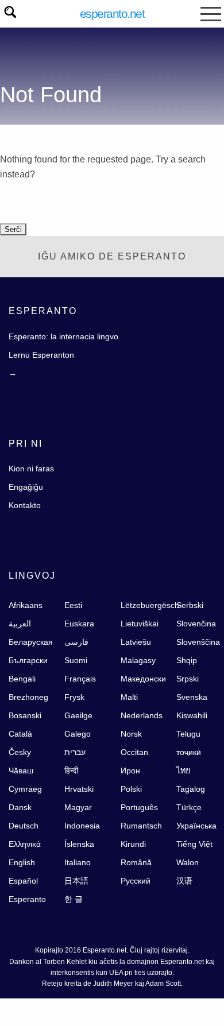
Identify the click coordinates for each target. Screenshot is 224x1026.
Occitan (134, 752)
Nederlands (142, 715)
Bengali (22, 678)
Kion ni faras (31, 468)
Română (136, 862)
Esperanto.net (112, 13)
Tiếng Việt (194, 844)
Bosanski (25, 715)
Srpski (187, 678)
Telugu (188, 733)
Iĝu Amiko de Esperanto (112, 256)
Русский (135, 880)
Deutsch (23, 825)
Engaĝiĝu (26, 486)
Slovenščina (198, 641)
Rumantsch (141, 825)
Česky (20, 752)
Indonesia (82, 825)
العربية (20, 623)
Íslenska (79, 844)
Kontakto (25, 505)
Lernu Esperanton (41, 354)
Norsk (131, 733)
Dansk (20, 807)
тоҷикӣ (188, 752)
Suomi (75, 660)
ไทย (183, 770)
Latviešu (136, 641)
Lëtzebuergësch (150, 605)
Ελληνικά (25, 844)
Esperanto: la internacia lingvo (63, 336)
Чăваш (21, 770)
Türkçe (189, 807)
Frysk (74, 697)
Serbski (189, 605)
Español (23, 880)
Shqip (186, 660)
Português (139, 807)
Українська (196, 825)
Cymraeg (25, 788)
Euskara (79, 623)
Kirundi (133, 844)
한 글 (73, 899)
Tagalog (190, 788)
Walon (187, 862)
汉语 (184, 880)
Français (80, 678)
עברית (75, 752)
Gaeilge (78, 715)
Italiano (77, 862)
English (22, 862)
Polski (131, 788)
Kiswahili (191, 715)
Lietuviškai (140, 623)
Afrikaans (26, 605)
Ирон (130, 770)
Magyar (78, 807)
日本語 (76, 880)
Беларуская (31, 641)
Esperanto (27, 899)
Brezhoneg (28, 697)
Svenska (191, 697)
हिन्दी (71, 770)
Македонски (143, 678)
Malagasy (138, 660)
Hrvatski (79, 788)
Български (28, 660)
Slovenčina (196, 623)
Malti (129, 697)
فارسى (76, 641)
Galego (77, 733)
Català (20, 733)
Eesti (73, 605)
